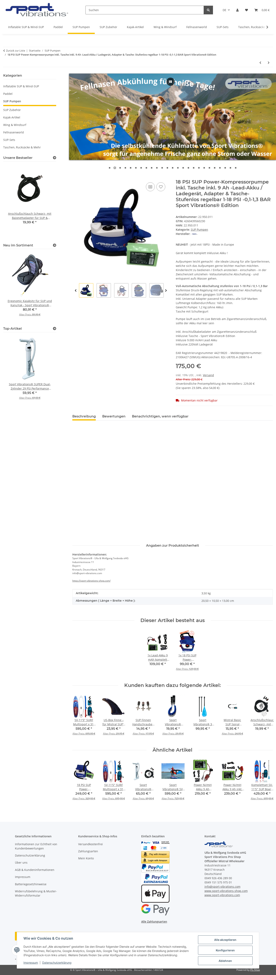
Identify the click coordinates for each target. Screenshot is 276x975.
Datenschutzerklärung (57, 962)
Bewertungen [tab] (113, 416)
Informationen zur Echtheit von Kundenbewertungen (36, 846)
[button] (237, 10)
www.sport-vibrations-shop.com (226, 891)
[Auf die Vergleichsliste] (150, 186)
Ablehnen (225, 960)
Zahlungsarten (88, 851)
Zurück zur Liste (15, 50)
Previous (75, 290)
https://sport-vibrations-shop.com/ (91, 580)
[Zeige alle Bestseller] (54, 158)
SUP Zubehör (12, 110)
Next (166, 290)
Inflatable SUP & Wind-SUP (21, 86)
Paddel (8, 94)
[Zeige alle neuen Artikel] (54, 245)
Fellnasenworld (13, 132)
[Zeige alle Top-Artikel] (54, 329)
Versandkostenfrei (90, 844)
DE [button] (224, 10)
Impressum (30, 962)
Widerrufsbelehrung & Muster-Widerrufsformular (36, 893)
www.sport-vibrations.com (222, 895)
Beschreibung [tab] (84, 416)
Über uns (21, 862)
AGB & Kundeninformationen (34, 870)
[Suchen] (208, 10)
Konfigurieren (225, 950)
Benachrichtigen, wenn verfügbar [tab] (160, 416)
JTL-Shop (255, 970)
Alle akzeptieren (225, 939)
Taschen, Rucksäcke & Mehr (22, 147)
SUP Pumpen (199, 229)
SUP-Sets (9, 140)
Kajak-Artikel (11, 117)
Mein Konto (86, 858)
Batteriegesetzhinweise (30, 884)
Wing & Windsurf (14, 125)
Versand (208, 375)
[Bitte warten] (170, 82)
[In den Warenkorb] (75, 177)
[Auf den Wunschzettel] (160, 186)
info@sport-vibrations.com (222, 886)
